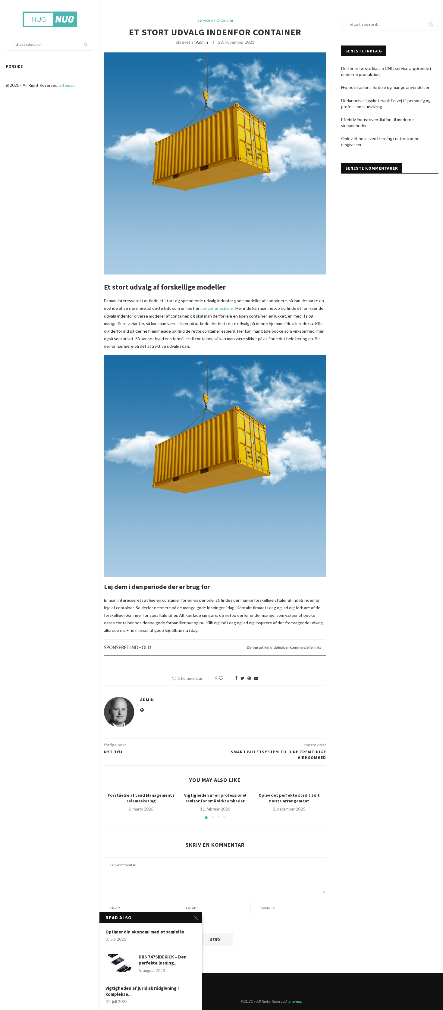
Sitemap (67, 85)
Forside (14, 66)
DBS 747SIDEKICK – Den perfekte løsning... (163, 960)
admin (202, 42)
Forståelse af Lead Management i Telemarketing (141, 798)
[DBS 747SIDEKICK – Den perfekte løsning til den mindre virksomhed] (119, 963)
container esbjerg (217, 308)
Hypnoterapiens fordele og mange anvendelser (385, 87)
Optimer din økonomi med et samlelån (144, 932)
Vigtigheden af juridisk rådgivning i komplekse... (142, 991)
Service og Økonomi (215, 20)
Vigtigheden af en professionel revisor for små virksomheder (215, 798)
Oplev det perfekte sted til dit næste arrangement (289, 798)
